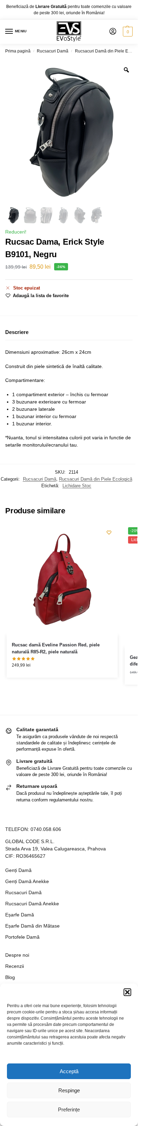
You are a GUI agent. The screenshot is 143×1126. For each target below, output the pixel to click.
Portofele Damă (22, 937)
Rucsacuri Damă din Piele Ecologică (95, 479)
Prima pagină (18, 51)
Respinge (69, 1090)
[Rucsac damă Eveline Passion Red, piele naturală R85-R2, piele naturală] (62, 579)
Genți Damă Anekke (27, 881)
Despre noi (17, 955)
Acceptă (69, 1071)
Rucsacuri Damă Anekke (32, 903)
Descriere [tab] (16, 332)
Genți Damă (18, 870)
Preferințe (69, 1109)
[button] (127, 992)
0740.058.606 (46, 829)
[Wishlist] (109, 532)
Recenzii (14, 966)
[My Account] (113, 31)
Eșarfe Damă (19, 914)
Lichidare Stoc (76, 485)
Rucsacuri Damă (52, 51)
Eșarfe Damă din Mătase (32, 926)
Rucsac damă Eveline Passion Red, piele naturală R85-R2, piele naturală (56, 648)
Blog (10, 977)
